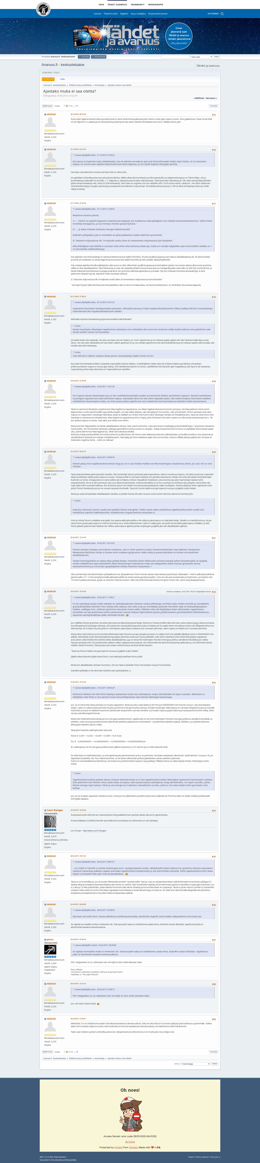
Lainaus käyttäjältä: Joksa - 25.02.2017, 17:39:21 (95, 597)
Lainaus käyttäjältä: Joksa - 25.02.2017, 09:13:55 (95, 543)
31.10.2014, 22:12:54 (78, 149)
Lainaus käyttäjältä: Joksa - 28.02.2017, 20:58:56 (95, 910)
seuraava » (211, 98)
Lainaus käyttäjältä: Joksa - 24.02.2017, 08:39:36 (95, 457)
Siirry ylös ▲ (215, 1157)
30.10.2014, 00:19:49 (78, 114)
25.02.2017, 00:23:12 (78, 451)
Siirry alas (47, 106)
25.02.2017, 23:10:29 (78, 591)
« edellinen (198, 98)
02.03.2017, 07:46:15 (78, 939)
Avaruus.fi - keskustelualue (63, 65)
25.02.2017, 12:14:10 (78, 537)
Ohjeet (190, 1157)
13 (76, 105)
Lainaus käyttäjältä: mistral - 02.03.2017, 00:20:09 (95, 945)
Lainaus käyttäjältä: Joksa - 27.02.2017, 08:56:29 (95, 688)
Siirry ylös (47, 1052)
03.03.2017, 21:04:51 (78, 1018)
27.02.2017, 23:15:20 (78, 682)
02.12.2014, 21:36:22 (78, 296)
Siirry (176, 1063)
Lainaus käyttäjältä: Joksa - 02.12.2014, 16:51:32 (95, 302)
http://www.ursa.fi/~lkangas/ (94, 830)
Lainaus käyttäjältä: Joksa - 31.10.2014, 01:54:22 (95, 155)
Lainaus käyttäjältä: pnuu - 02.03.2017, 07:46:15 (95, 989)
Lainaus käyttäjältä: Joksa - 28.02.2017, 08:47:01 (95, 862)
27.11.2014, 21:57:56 (78, 203)
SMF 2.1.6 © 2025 (46, 1157)
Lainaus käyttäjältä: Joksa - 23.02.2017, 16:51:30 (95, 386)
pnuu (50, 939)
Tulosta (213, 106)
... (74, 105)
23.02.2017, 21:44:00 (78, 381)
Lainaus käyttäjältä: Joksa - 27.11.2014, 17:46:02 (95, 209)
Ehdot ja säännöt (202, 1157)
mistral (51, 114)
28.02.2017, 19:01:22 (78, 856)
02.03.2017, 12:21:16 (78, 983)
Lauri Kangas (55, 810)
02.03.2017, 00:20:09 (78, 904)
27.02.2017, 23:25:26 (78, 810)
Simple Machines (60, 1157)
